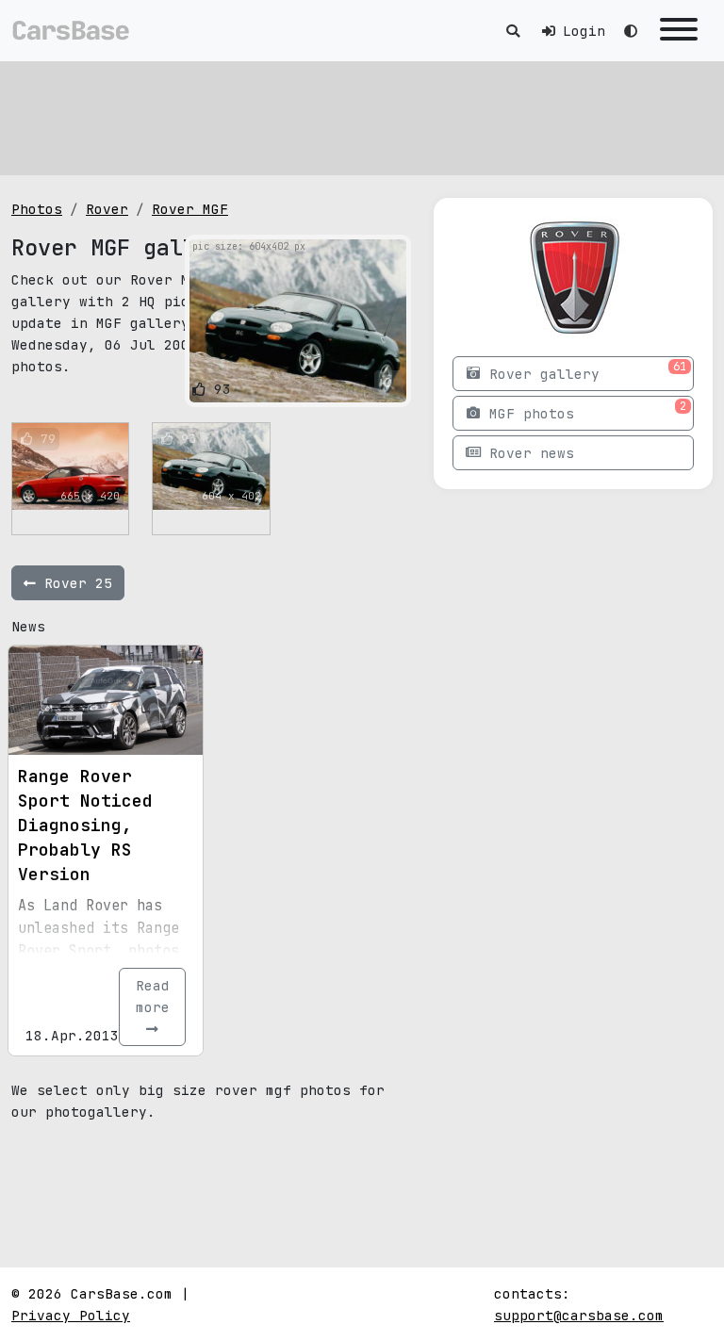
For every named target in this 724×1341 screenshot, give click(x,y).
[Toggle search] (512, 30)
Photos (36, 209)
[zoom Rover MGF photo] (388, 384)
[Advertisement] (362, 117)
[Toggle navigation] (679, 31)
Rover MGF (190, 209)
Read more (153, 996)
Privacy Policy (70, 1315)
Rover (107, 209)
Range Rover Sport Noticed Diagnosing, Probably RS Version (85, 825)
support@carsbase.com (579, 1315)
